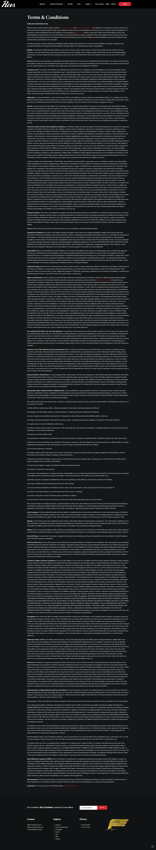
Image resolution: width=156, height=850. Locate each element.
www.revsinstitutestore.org (84, 28)
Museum (58, 825)
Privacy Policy (79, 32)
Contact (31, 819)
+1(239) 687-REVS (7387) (34, 829)
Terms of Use (86, 827)
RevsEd (57, 832)
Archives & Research (61, 827)
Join (56, 834)
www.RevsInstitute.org (66, 28)
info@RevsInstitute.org (103, 280)
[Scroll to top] (152, 846)
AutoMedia (58, 829)
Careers (57, 839)
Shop (56, 836)
